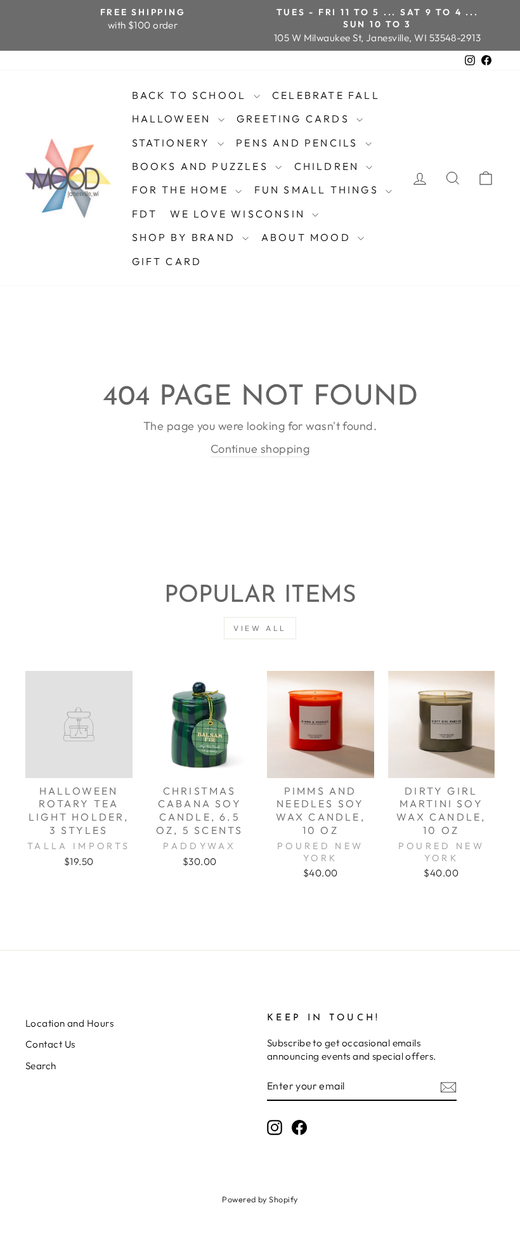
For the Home (182, 189)
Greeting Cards (295, 118)
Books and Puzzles (202, 166)
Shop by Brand (186, 237)
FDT (145, 213)
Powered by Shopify (259, 1199)
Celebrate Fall (326, 95)
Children (328, 166)
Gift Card (167, 261)
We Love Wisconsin (239, 213)
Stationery (173, 142)
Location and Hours (69, 1023)
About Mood (307, 237)
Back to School (191, 95)
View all (260, 628)
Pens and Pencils (298, 142)
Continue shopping (260, 448)
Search (40, 1066)
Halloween (173, 118)
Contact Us (50, 1044)
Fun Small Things (318, 189)
